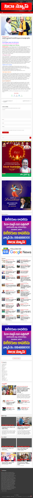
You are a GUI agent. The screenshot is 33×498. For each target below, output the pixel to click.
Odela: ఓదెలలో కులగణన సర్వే (25, 305)
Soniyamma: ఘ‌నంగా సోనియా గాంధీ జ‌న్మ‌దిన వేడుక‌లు (10, 262)
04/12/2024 (7, 269)
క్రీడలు (2, 366)
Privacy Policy (12, 496)
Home (31, 0)
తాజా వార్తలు (7, 36)
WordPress (29, 496)
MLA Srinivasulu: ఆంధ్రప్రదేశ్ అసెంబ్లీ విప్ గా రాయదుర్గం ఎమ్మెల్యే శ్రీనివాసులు (10, 403)
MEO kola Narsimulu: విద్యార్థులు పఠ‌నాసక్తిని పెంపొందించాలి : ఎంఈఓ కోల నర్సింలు (23, 463)
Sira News (7, 39)
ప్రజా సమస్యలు (22, 276)
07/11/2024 (18, 465)
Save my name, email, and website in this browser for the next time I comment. (13, 130)
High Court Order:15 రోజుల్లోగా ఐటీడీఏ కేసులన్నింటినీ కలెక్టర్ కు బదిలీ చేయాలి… (26, 266)
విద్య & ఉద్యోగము (7, 276)
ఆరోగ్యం (3, 365)
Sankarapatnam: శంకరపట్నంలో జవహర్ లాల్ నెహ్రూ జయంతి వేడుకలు (11, 312)
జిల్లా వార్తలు (9, 270)
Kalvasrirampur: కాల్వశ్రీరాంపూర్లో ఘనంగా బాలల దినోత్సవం (11, 300)
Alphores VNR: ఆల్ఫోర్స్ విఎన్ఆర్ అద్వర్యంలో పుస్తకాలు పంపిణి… (10, 267)
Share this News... (16, 93)
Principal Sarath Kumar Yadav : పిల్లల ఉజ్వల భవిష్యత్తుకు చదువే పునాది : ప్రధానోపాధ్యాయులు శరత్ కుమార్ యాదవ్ (11, 318)
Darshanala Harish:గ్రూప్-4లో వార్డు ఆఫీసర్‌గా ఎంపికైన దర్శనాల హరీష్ (11, 278)
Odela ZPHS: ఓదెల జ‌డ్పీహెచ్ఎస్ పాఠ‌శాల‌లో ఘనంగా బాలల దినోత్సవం (26, 300)
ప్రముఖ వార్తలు (26, 270)
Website (3, 126)
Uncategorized (4, 363)
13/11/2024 (22, 320)
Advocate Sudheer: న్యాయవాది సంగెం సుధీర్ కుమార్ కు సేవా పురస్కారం (11, 272)
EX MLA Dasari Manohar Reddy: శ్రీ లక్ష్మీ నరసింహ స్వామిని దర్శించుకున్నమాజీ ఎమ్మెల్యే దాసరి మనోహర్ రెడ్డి (26, 286)
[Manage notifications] (31, 496)
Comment (3, 109)
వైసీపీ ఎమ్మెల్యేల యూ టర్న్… (10, 409)
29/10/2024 (3, 39)
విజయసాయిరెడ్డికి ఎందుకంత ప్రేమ (25, 403)
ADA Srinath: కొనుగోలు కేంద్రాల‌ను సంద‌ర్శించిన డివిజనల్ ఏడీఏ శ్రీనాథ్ (11, 286)
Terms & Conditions (20, 0)
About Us (28, 0)
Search (30, 138)
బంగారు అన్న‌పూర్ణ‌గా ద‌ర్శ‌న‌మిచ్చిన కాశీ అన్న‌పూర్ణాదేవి (7, 101)
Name (3, 119)
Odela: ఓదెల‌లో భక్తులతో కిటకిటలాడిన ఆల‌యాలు (24, 272)
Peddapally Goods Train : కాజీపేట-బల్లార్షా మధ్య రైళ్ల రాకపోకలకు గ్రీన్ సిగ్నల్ (10, 306)
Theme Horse (20, 496)
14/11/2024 (7, 301)
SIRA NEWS (10, 263)
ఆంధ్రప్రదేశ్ (22, 290)
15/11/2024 (22, 273)
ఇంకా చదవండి (4, 437)
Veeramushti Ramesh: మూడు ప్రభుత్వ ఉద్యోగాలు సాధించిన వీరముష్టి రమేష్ (11, 292)
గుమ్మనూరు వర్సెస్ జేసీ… (25, 409)
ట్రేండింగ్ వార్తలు (4, 36)
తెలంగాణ (3, 258)
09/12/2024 (7, 263)
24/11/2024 (7, 274)
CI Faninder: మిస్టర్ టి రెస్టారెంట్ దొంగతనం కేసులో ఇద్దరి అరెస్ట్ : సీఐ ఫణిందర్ (26, 312)
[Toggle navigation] (2, 12)
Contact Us (25, 0)
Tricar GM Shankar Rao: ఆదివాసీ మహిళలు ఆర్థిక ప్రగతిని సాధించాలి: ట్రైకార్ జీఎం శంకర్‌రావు (25, 318)
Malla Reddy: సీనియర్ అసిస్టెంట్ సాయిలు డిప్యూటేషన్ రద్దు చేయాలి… (26, 261)
